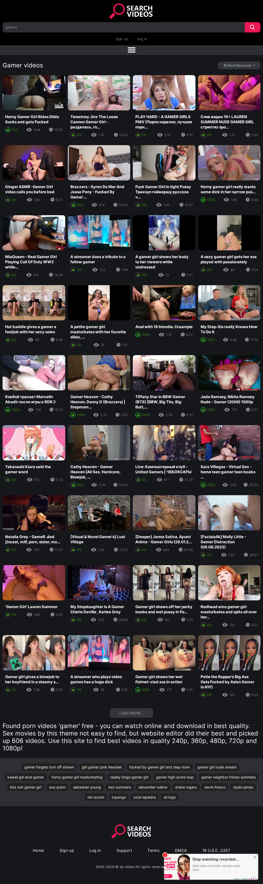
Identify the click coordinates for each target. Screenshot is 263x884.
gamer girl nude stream (217, 767)
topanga (119, 797)
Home (38, 850)
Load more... (131, 713)
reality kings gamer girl (129, 777)
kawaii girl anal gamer (25, 777)
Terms (153, 850)
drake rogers (186, 787)
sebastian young (87, 787)
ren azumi (96, 797)
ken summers (120, 787)
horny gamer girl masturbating (77, 777)
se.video (127, 866)
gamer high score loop (175, 777)
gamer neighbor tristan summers (228, 777)
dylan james (243, 787)
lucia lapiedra (145, 797)
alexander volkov (153, 787)
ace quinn (57, 787)
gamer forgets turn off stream (49, 767)
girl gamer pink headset (102, 767)
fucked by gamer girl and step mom (159, 767)
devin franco (215, 787)
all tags (170, 797)
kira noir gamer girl (25, 787)
